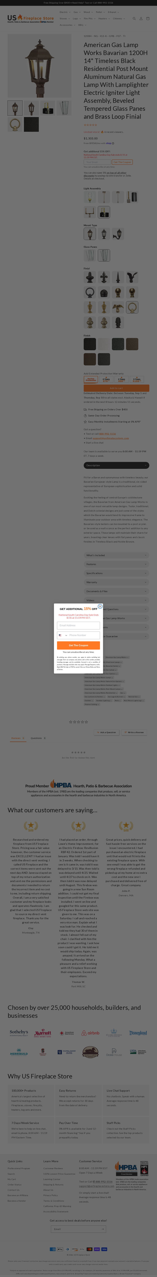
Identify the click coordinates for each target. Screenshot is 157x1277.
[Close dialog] (100, 606)
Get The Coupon (78, 645)
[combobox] (62, 635)
